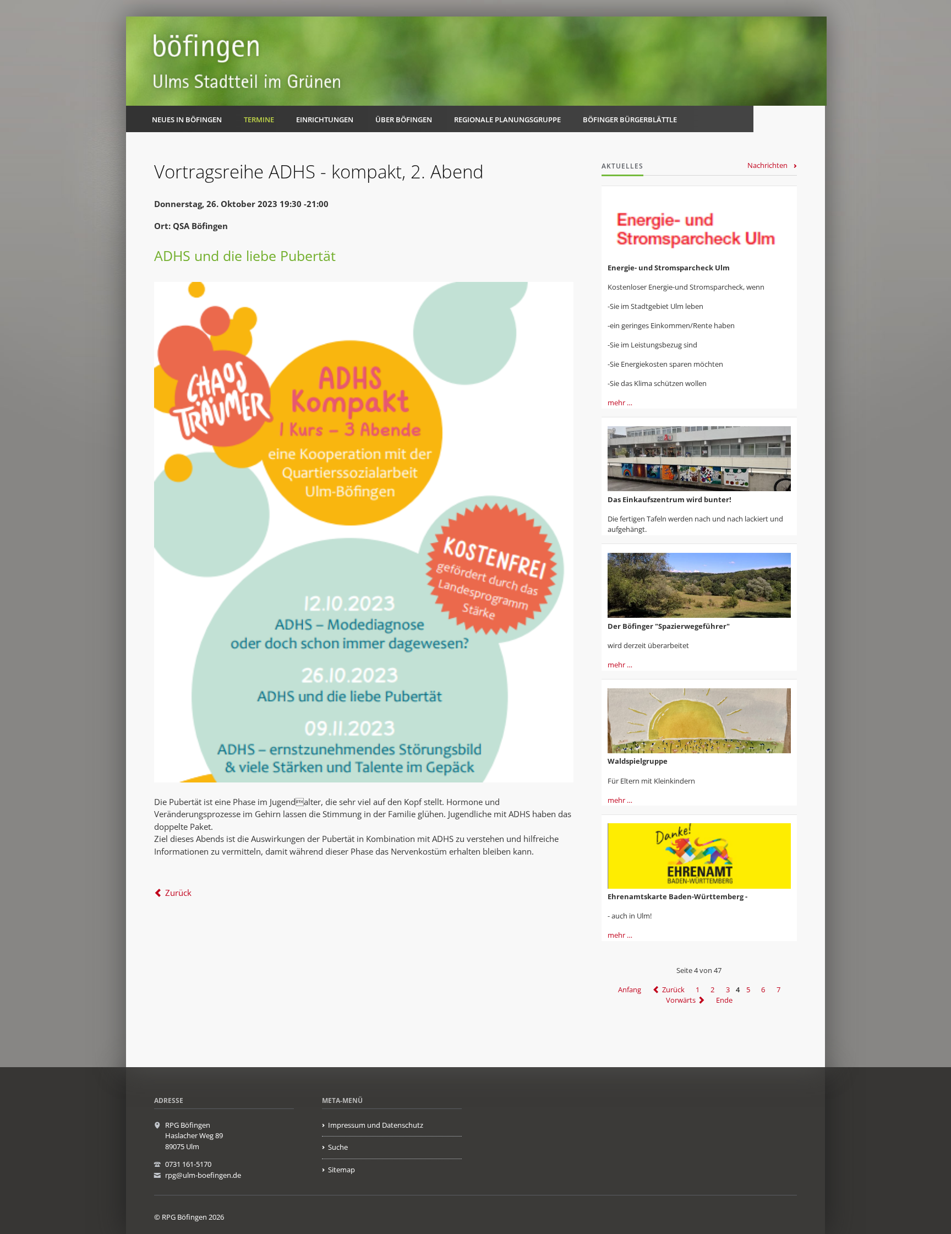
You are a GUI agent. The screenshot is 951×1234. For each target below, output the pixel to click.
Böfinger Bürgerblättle (630, 119)
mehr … (620, 402)
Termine (259, 119)
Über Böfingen (403, 119)
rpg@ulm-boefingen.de (203, 1175)
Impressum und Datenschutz (375, 1125)
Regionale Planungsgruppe (507, 119)
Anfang (629, 989)
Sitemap (341, 1170)
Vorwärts (681, 1000)
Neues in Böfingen (187, 119)
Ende (724, 1000)
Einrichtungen (324, 119)
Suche (338, 1147)
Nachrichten (767, 165)
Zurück (178, 892)
